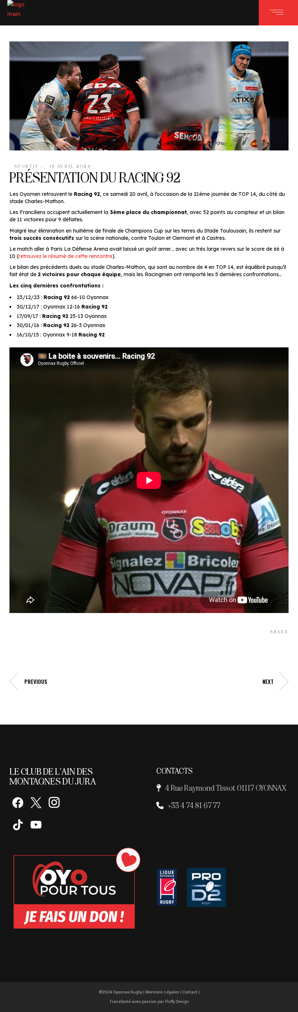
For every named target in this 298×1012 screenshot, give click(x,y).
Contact (189, 992)
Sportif (26, 166)
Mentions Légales (162, 992)
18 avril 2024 (70, 166)
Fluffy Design (177, 1001)
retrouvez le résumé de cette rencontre (65, 256)
